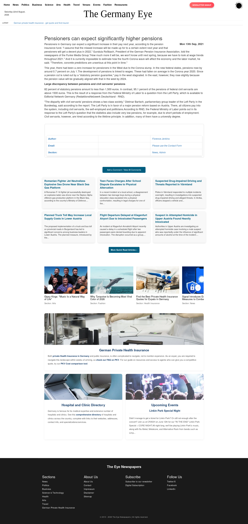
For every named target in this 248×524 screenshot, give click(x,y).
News (16, 4)
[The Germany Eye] (239, 4)
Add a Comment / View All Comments (124, 169)
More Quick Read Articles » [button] (124, 249)
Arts (58, 4)
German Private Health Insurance (124, 350)
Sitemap (88, 496)
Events (96, 4)
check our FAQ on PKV (107, 359)
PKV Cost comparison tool (74, 363)
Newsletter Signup (201, 5)
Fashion (107, 4)
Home (7, 4)
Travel (76, 4)
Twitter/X (171, 481)
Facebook (172, 485)
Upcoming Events (164, 405)
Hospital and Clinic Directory (83, 405)
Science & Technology (53, 492)
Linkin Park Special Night (164, 411)
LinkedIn (171, 489)
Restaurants (121, 4)
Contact (87, 485)
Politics (25, 4)
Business (37, 4)
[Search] (131, 5)
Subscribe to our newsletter (138, 481)
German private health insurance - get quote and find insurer (41, 22)
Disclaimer (89, 492)
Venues (86, 4)
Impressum (89, 489)
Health (67, 4)
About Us (88, 481)
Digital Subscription (134, 485)
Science (49, 4)
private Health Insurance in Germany (71, 356)
